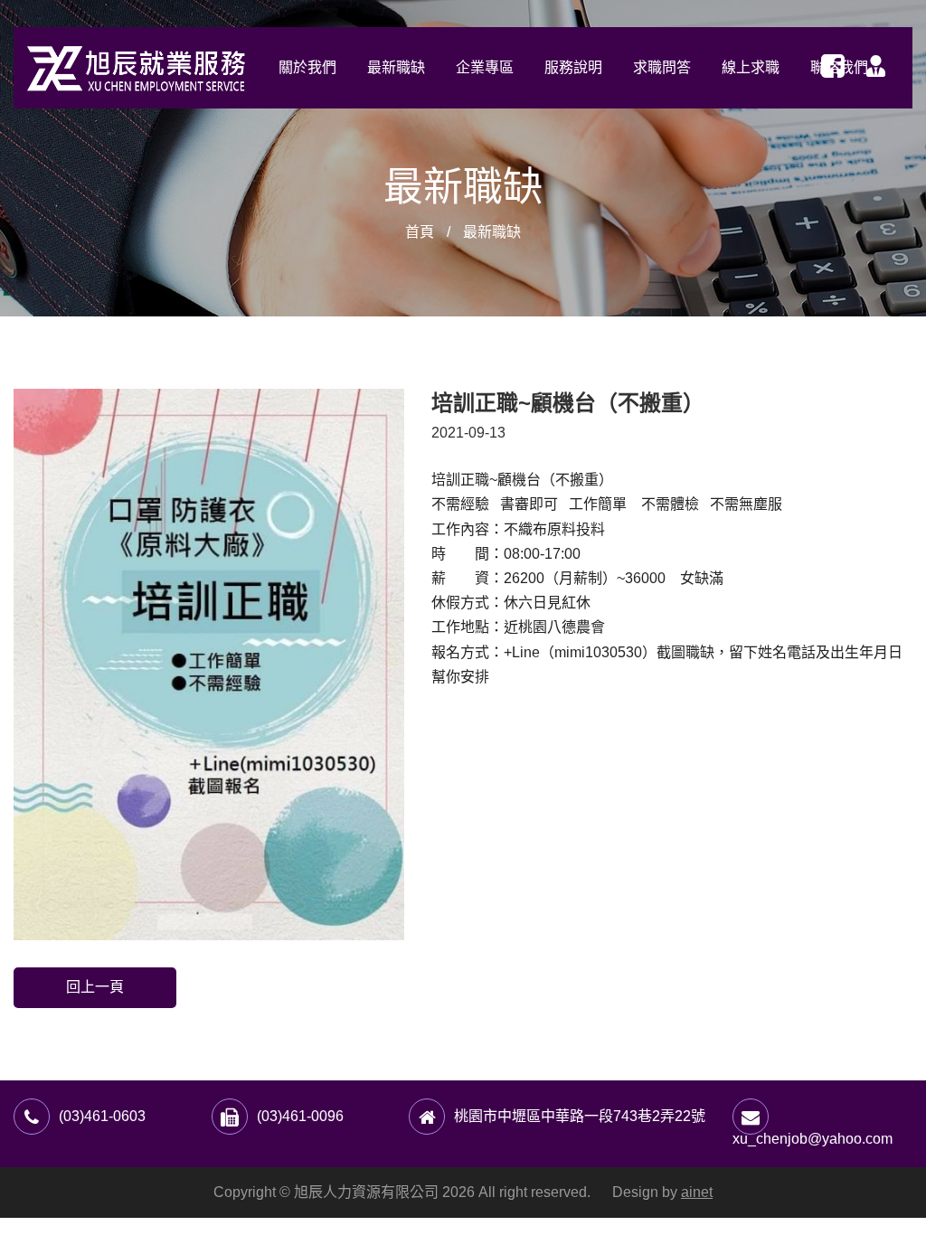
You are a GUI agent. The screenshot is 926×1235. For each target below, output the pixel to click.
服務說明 (573, 67)
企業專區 (485, 67)
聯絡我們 (839, 67)
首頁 (419, 232)
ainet (697, 1192)
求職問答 (662, 67)
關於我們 (307, 67)
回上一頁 (95, 987)
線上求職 (751, 67)
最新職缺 (396, 67)
